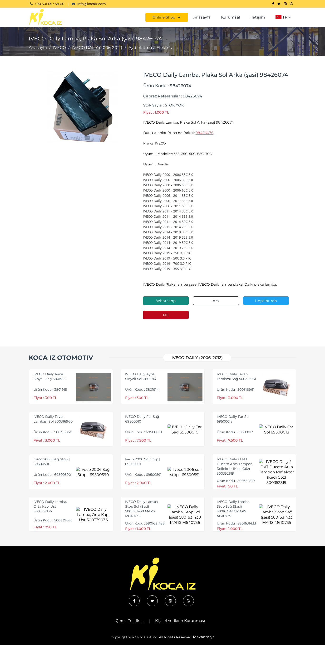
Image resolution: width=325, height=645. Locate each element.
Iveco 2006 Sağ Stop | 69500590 (52, 461)
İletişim (258, 17)
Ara (216, 300)
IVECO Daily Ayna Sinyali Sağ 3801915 (49, 376)
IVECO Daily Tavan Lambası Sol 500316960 (53, 419)
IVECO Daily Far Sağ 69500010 (142, 419)
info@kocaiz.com (91, 4)
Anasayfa (202, 17)
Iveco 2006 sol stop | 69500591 (142, 461)
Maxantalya (204, 637)
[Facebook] (273, 3)
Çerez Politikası (130, 620)
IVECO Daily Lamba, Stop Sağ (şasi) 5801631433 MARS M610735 (233, 509)
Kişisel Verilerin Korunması (180, 620)
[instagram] (170, 600)
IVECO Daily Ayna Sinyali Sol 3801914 (140, 376)
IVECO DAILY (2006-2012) (97, 47)
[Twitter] (279, 3)
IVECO (59, 47)
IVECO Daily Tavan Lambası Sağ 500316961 (236, 376)
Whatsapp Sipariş (166, 301)
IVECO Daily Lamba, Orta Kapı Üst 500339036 (50, 506)
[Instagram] (285, 3)
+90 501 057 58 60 (49, 4)
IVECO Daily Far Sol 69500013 (233, 419)
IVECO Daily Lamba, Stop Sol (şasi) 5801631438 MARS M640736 (141, 509)
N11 (166, 315)
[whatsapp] (188, 600)
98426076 (204, 132)
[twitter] (152, 600)
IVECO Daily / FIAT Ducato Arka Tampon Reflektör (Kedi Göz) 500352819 (234, 466)
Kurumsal (230, 17)
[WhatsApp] (291, 3)
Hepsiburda (266, 300)
